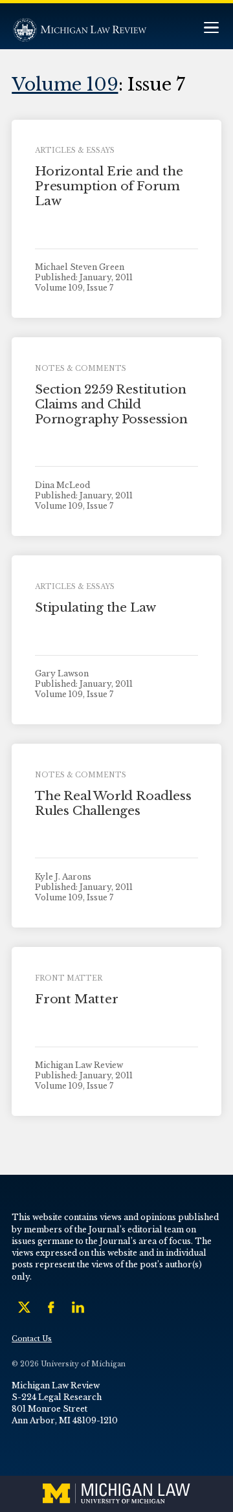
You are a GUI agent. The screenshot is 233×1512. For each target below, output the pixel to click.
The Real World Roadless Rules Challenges (113, 803)
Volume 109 (65, 84)
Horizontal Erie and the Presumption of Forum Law (109, 186)
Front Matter (76, 999)
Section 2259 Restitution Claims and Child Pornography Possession (111, 404)
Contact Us (32, 1339)
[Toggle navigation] (211, 28)
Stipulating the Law (95, 607)
